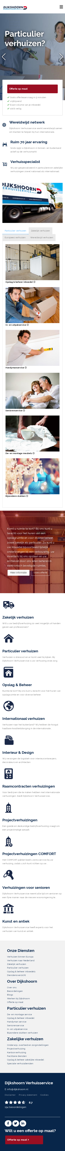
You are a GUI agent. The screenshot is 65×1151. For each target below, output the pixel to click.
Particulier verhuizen (15, 231)
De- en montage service (19, 1014)
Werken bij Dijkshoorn (18, 998)
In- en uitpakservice (16, 325)
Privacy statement (28, 1095)
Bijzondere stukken (16, 496)
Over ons (11, 987)
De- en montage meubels (19, 453)
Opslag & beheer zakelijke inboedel (25, 1060)
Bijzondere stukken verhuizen (22, 1033)
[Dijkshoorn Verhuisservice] (18, 5)
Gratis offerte (40, 572)
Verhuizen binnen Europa (20, 957)
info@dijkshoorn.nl (17, 1089)
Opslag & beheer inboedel (19, 282)
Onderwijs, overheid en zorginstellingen (28, 1045)
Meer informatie (18, 572)
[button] (4, 56)
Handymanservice (15, 367)
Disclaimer (10, 1095)
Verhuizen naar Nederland (20, 960)
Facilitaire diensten (17, 1056)
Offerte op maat (18, 88)
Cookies (44, 1095)
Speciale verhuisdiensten (20, 1063)
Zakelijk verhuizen (40, 231)
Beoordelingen (15, 991)
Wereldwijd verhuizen (41, 237)
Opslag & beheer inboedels (21, 971)
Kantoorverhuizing (16, 1052)
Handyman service (16, 1022)
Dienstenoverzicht (16, 975)
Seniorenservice (14, 410)
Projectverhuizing (16, 1049)
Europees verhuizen (15, 237)
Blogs (10, 995)
